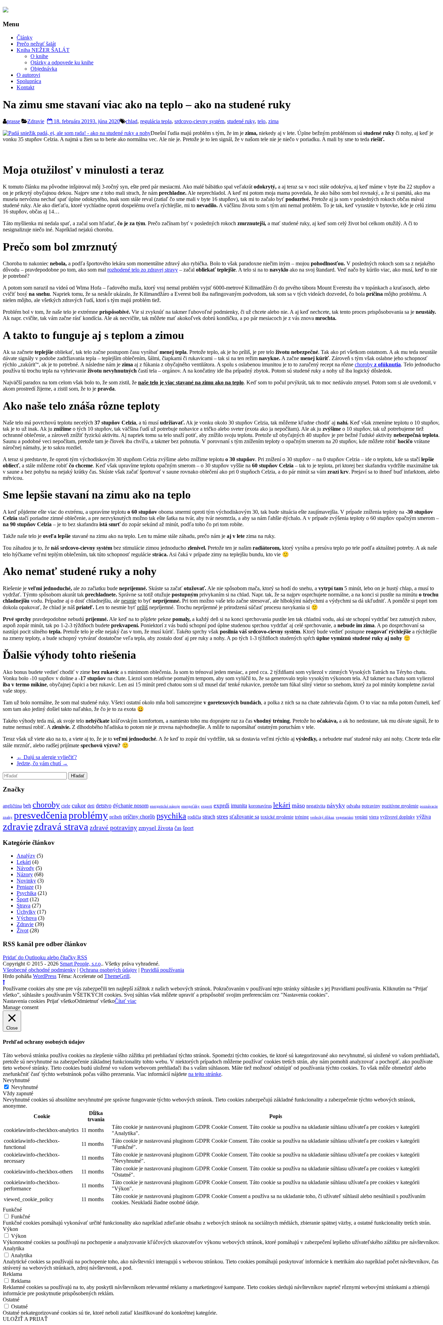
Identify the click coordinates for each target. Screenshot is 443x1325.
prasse (13, 121)
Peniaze (25, 887)
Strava (23, 905)
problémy (88, 815)
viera (374, 817)
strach (208, 816)
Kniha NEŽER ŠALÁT (43, 50)
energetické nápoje (165, 806)
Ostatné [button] (11, 1300)
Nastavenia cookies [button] (24, 1001)
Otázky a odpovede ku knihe (61, 62)
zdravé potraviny (113, 827)
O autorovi (28, 75)
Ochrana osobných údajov (108, 970)
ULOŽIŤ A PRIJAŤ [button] (25, 1319)
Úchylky (26, 912)
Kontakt (25, 87)
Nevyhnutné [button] (16, 1080)
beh (27, 805)
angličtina (12, 805)
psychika (171, 815)
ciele (65, 805)
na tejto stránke (204, 1074)
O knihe (39, 56)
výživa (423, 816)
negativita (315, 805)
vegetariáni (344, 817)
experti (206, 806)
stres (222, 816)
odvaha (353, 805)
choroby (378, 364)
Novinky (26, 881)
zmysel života (155, 827)
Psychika (26, 893)
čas (177, 828)
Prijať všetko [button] (61, 1001)
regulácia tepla (156, 121)
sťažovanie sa (244, 816)
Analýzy (26, 856)
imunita (239, 805)
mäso (298, 805)
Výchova (27, 918)
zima (273, 121)
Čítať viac (125, 1001)
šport (188, 828)
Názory (25, 874)
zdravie (18, 826)
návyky (336, 805)
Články (25, 37)
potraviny (371, 805)
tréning (302, 817)
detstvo (103, 805)
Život (22, 930)
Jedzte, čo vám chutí (42, 763)
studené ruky (241, 121)
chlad (131, 121)
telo (261, 121)
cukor (79, 805)
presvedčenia (40, 815)
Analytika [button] (13, 1248)
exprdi (221, 805)
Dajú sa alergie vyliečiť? (47, 757)
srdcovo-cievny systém (199, 121)
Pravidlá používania (162, 970)
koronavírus (260, 805)
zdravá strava (61, 826)
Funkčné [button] (12, 1210)
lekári (281, 805)
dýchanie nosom (130, 805)
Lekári (24, 862)
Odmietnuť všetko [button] (95, 1001)
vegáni (361, 817)
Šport (22, 899)
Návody (25, 868)
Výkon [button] (10, 1229)
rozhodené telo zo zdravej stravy (142, 270)
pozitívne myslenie (400, 805)
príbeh (115, 817)
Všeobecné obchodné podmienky (39, 970)
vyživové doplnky (397, 817)
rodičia (194, 817)
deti (90, 805)
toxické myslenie (277, 817)
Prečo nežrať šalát (36, 44)
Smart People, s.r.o (80, 964)
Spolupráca (29, 81)
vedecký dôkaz (322, 817)
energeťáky (190, 806)
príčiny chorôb (139, 816)
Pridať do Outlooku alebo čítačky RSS (45, 957)
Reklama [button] (12, 1274)
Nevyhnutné (24, 1087)
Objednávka (43, 69)
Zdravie (35, 121)
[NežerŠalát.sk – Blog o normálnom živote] (5, 10)
